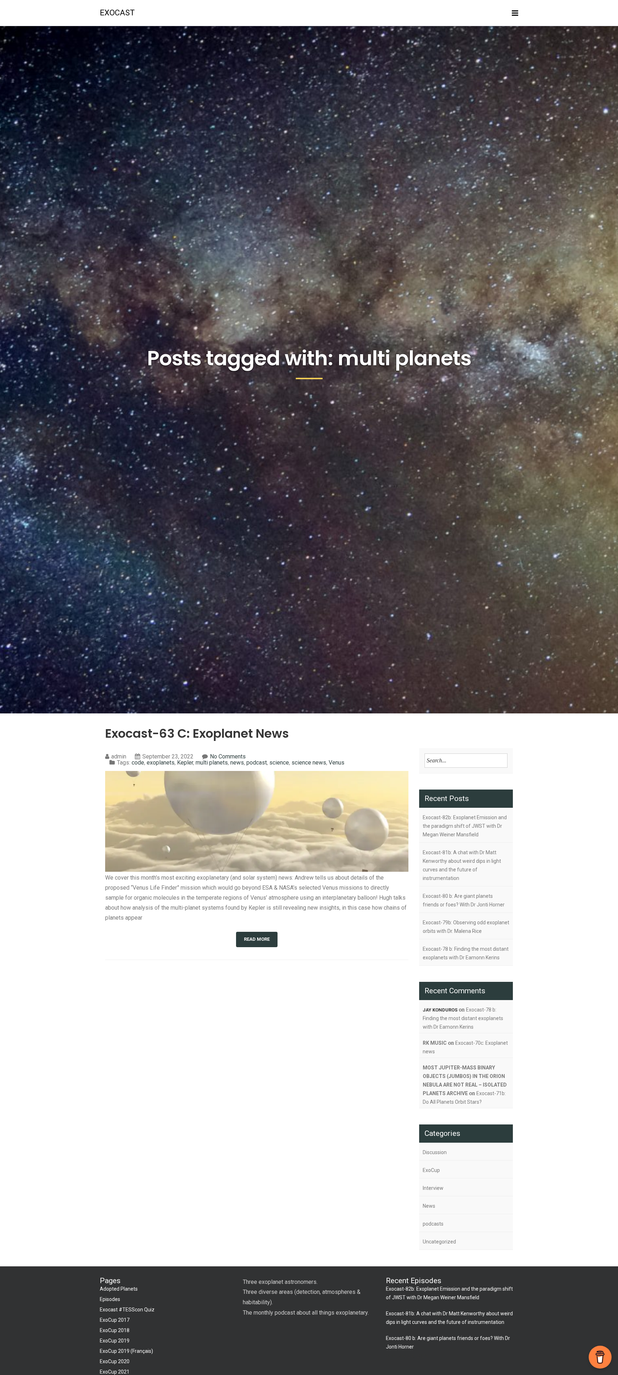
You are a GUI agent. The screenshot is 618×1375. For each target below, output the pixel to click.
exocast (117, 12)
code (138, 762)
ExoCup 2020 (114, 1361)
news (237, 762)
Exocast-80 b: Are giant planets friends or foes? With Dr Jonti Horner (464, 900)
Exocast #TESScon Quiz (127, 1309)
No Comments (228, 756)
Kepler (185, 762)
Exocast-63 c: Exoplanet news (197, 733)
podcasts (433, 1224)
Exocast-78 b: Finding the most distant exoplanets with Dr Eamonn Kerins (466, 953)
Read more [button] (257, 939)
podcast (256, 762)
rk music (435, 1043)
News (429, 1206)
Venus (336, 762)
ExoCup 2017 (114, 1320)
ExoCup (431, 1170)
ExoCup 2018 (114, 1330)
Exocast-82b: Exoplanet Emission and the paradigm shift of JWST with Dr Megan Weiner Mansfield (465, 826)
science (279, 762)
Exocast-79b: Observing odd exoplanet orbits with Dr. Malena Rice (466, 927)
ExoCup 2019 (114, 1341)
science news (308, 762)
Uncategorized (439, 1242)
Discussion (435, 1152)
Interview (433, 1188)
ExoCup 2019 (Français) (126, 1351)
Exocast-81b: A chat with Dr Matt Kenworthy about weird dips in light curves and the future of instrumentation (462, 865)
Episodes (110, 1299)
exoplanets (161, 762)
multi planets (212, 762)
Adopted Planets (119, 1289)
